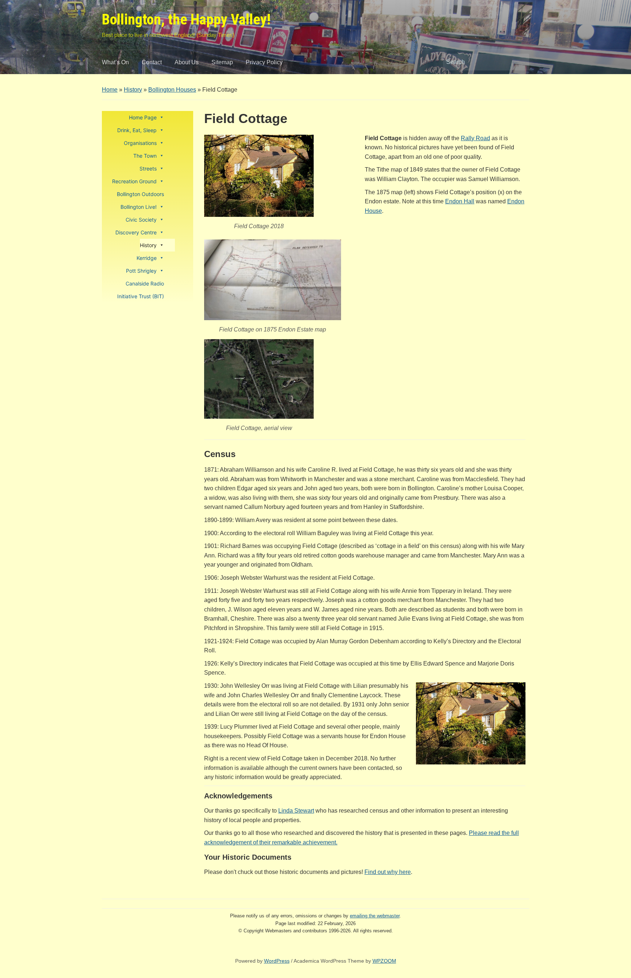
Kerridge (147, 258)
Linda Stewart (296, 811)
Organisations (140, 143)
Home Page (143, 117)
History (133, 90)
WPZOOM (384, 961)
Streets (148, 168)
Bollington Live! (139, 207)
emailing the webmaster (374, 915)
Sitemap (222, 62)
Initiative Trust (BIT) (140, 296)
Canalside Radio (145, 283)
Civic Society (141, 219)
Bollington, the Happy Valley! (186, 19)
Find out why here (387, 872)
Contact (152, 62)
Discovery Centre (136, 232)
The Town (145, 156)
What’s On (115, 62)
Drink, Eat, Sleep (137, 130)
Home (110, 90)
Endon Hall (459, 201)
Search (520, 62)
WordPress (277, 961)
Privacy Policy (264, 62)
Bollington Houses (172, 90)
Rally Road (475, 138)
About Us (187, 62)
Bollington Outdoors (140, 194)
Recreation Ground (134, 181)
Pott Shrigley (141, 271)
